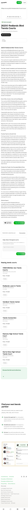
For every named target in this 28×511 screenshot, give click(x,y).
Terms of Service (11, 483)
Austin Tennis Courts (15, 493)
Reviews (5, 278)
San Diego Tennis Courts (6, 495)
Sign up (19, 2)
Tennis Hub (11, 476)
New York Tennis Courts (6, 490)
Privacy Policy (4, 483)
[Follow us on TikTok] (26, 476)
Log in (24, 2)
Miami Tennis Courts (5, 493)
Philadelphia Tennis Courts (6, 501)
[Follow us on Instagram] (24, 476)
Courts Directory (4, 476)
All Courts (13, 503)
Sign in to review (20, 253)
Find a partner (22, 233)
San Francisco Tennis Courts (7, 492)
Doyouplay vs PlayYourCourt (7, 481)
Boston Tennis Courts (5, 499)
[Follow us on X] (21, 476)
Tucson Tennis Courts (5, 503)
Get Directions (7, 34)
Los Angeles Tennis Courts (6, 488)
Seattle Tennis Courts (5, 497)
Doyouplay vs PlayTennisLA (6, 479)
